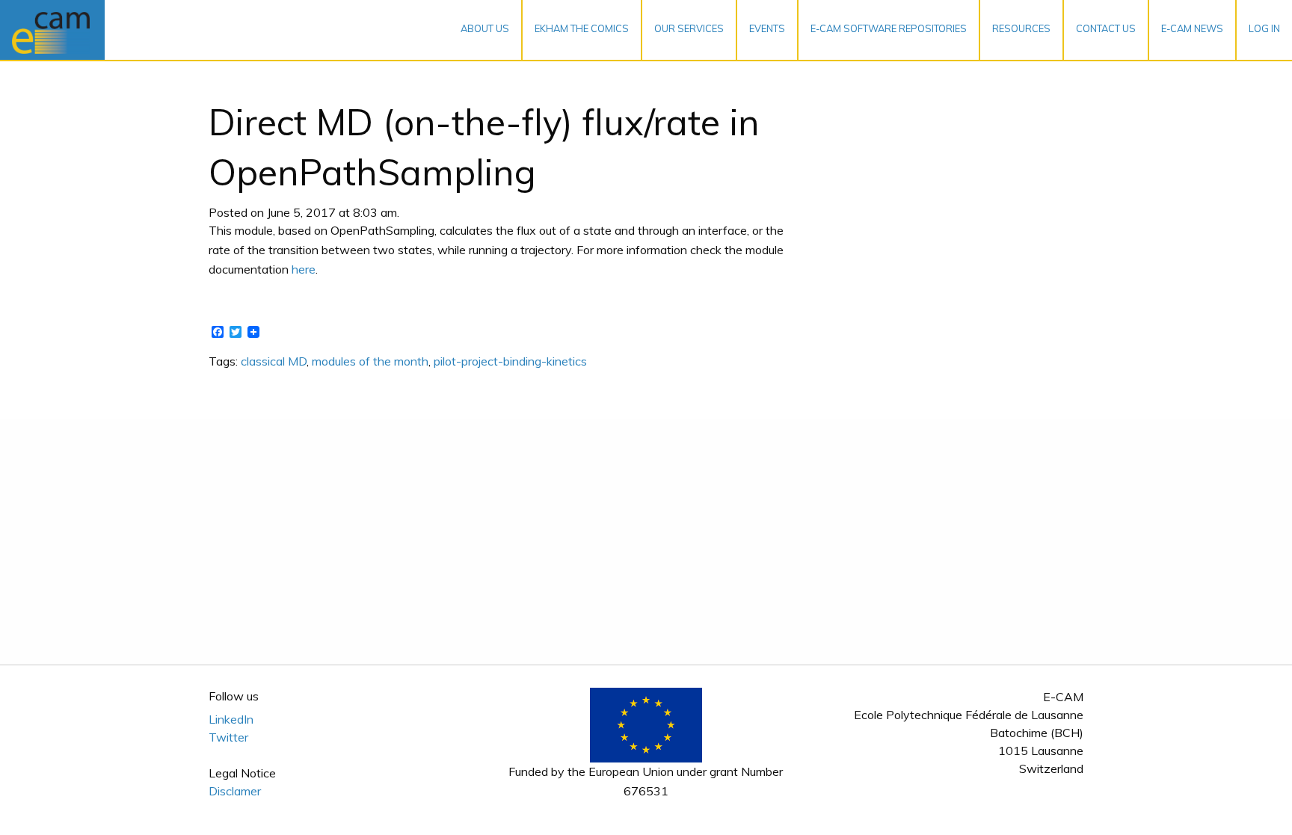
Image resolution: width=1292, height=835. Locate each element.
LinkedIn (231, 719)
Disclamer (235, 790)
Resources (1021, 28)
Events (767, 28)
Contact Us (1106, 28)
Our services (689, 28)
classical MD (274, 361)
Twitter (228, 737)
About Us (485, 28)
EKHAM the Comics (582, 28)
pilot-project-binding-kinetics (510, 361)
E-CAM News (1192, 28)
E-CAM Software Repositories (888, 28)
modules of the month (370, 361)
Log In (1264, 28)
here (304, 269)
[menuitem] (486, 30)
